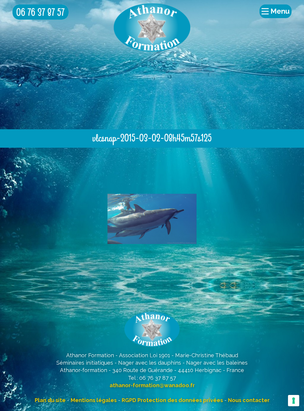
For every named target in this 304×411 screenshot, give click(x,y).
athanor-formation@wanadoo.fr (152, 385)
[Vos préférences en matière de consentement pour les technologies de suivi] (293, 400)
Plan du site (50, 400)
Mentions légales (94, 400)
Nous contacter (249, 400)
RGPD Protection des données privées (172, 400)
